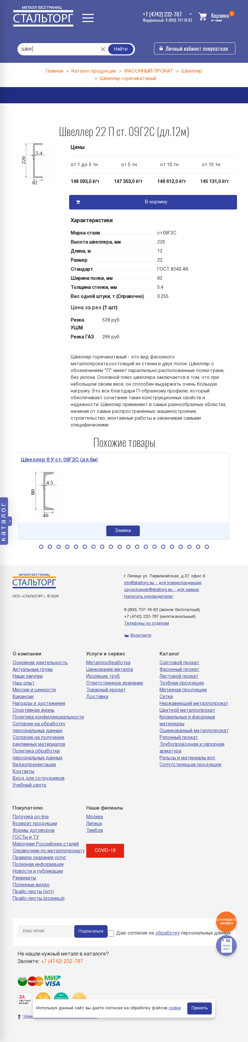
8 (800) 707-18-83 (141, 610)
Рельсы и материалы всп (187, 758)
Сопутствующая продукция (190, 765)
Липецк (94, 824)
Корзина (220, 15)
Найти (121, 49)
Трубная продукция (182, 683)
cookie (175, 1008)
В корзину (156, 202)
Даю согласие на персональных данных (173, 933)
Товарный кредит (106, 690)
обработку (167, 933)
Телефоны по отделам (146, 624)
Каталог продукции (93, 71)
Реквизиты (24, 878)
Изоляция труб (103, 676)
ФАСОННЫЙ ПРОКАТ (148, 71)
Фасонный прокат (179, 670)
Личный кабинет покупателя (197, 48)
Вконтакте (140, 636)
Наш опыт (24, 683)
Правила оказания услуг (39, 858)
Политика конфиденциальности (48, 717)
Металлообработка (108, 663)
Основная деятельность (40, 663)
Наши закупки (28, 676)
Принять (199, 1008)
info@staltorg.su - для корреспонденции (163, 583)
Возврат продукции (35, 824)
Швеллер (191, 71)
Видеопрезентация (34, 765)
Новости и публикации (38, 871)
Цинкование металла (109, 670)
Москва (94, 817)
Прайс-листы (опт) (33, 892)
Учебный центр (29, 785)
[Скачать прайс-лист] (226, 945)
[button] (41, 546)
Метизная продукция (183, 690)
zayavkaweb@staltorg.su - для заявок (161, 590)
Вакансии (23, 697)
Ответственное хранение (114, 683)
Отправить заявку (226, 922)
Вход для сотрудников (39, 778)
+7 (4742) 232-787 (141, 617)
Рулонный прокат (179, 738)
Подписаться (90, 931)
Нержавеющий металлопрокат (194, 704)
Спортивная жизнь (34, 710)
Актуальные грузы (33, 670)
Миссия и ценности (34, 690)
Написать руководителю (148, 597)
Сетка (166, 697)
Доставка (97, 697)
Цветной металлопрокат (187, 710)
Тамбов (94, 831)
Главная (54, 71)
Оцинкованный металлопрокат (194, 731)
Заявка (70, 531)
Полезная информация (38, 865)
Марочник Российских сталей (46, 844)
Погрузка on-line (31, 817)
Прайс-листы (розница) (39, 899)
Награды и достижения (39, 704)
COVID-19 (105, 851)
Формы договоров (34, 831)
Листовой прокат (179, 676)
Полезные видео (31, 885)
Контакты (23, 772)
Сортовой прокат (179, 663)
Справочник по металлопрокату (49, 851)
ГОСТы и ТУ (26, 837)
